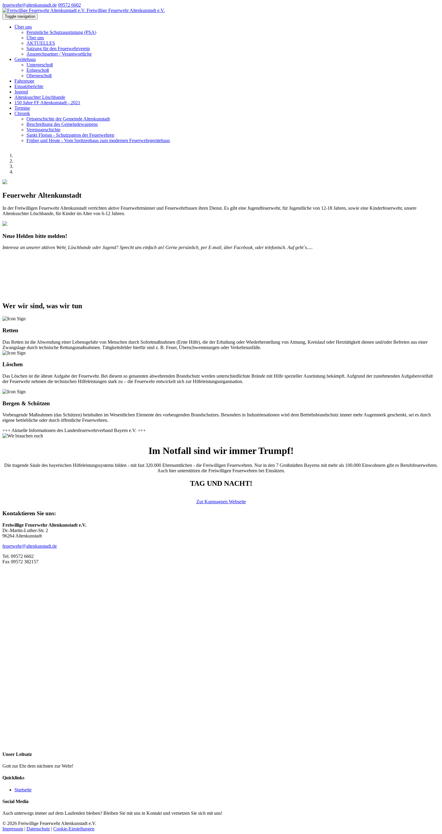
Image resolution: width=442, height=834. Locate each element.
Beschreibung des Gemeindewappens (62, 124)
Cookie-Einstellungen (73, 828)
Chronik (22, 113)
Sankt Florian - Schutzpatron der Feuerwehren (70, 135)
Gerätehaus (25, 59)
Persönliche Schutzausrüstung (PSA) (61, 32)
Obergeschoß (39, 75)
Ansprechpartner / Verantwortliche (59, 53)
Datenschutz (38, 828)
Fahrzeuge (24, 81)
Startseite (23, 789)
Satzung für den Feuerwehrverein (58, 48)
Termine (22, 108)
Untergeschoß (39, 64)
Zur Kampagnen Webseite (221, 501)
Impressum (12, 828)
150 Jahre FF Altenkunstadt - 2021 (47, 102)
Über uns (23, 26)
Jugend (21, 91)
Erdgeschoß (37, 70)
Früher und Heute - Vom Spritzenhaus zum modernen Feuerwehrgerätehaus (98, 140)
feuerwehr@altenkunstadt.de (29, 5)
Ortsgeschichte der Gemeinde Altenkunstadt (68, 118)
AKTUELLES (40, 43)
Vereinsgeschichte (43, 129)
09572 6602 (69, 5)
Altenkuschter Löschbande (39, 97)
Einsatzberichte (28, 86)
